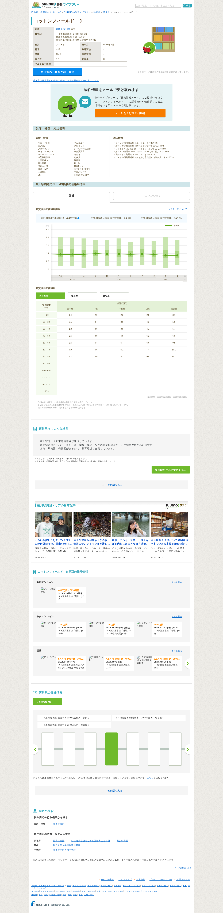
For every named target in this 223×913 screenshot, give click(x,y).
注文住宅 (35, 891)
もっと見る (177, 582)
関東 (46, 895)
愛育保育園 (58, 840)
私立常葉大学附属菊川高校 (66, 845)
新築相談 (76, 891)
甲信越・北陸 (55, 895)
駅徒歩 (106, 296)
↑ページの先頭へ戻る (182, 868)
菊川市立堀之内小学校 (64, 850)
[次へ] (187, 663)
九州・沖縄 (89, 895)
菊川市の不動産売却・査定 (57, 71)
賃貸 (69, 886)
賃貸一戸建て (106, 886)
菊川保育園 (122, 840)
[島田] (69, 749)
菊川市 (106, 12)
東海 (64, 895)
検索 (188, 5)
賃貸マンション (79, 886)
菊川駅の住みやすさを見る (170, 469)
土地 (185, 886)
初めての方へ (107, 879)
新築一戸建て (162, 886)
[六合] (48, 749)
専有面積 (43, 296)
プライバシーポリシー (160, 879)
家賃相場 (117, 886)
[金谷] (90, 749)
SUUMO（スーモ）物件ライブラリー (55, 5)
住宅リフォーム (47, 891)
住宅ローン (101, 891)
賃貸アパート (93, 886)
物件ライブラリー (115, 891)
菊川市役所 (58, 824)
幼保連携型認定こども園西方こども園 (90, 840)
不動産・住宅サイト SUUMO (46, 12)
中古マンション (148, 886)
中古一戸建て (175, 886)
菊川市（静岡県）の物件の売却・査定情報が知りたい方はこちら (66, 80)
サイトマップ (125, 879)
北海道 (34, 895)
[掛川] (133, 749)
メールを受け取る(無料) (130, 113)
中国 (81, 895)
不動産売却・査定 (63, 891)
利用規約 (140, 879)
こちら (150, 778)
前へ (35, 749)
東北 (41, 895)
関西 (70, 895)
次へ (187, 749)
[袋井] (175, 749)
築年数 (74, 296)
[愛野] (154, 749)
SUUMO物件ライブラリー (77, 12)
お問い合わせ (183, 879)
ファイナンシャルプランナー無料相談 (141, 891)
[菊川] (111, 749)
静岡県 (97, 12)
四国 (75, 895)
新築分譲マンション (131, 886)
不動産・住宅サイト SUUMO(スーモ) (47, 886)
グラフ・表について (177, 209)
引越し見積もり (88, 891)
